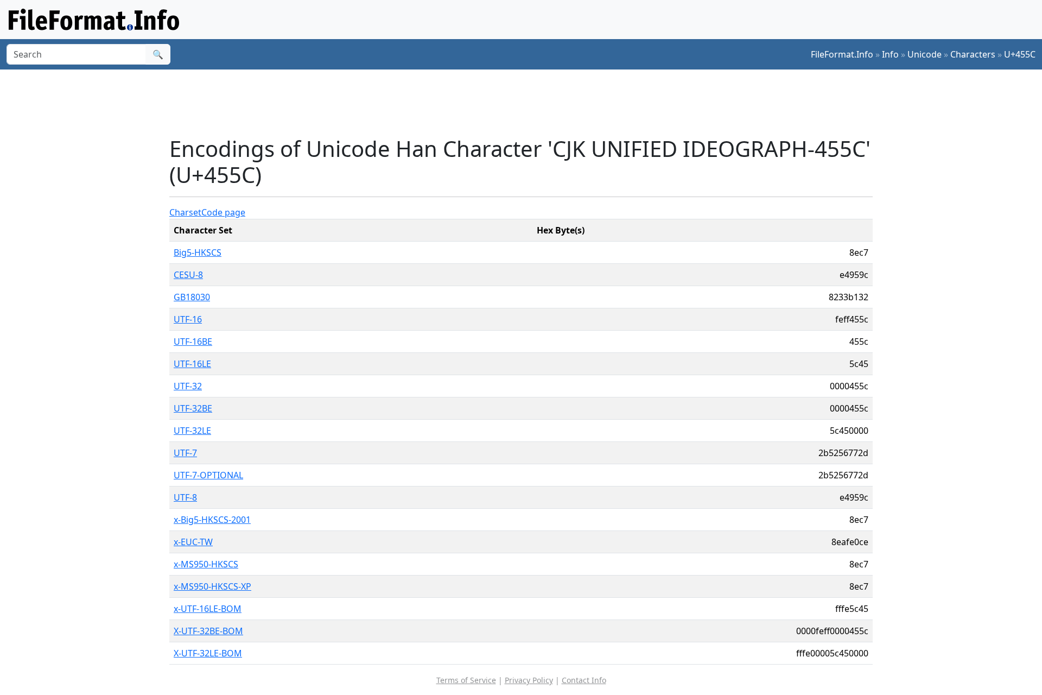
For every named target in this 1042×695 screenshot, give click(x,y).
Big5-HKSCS (197, 252)
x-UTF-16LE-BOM (208, 609)
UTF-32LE (192, 431)
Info (890, 54)
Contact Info (584, 680)
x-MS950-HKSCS (206, 564)
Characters (972, 54)
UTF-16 (188, 319)
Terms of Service (466, 680)
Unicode (924, 54)
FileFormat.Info (842, 54)
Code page (223, 212)
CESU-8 (188, 275)
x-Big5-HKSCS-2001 (212, 520)
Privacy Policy (529, 680)
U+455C (1019, 54)
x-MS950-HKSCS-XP (212, 586)
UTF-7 (185, 453)
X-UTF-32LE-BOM (208, 653)
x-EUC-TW (193, 542)
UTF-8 (185, 497)
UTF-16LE (192, 364)
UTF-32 (188, 386)
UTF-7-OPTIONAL (208, 475)
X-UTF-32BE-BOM (208, 631)
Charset (185, 212)
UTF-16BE (193, 342)
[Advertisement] (527, 102)
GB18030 (192, 297)
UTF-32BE (193, 408)
